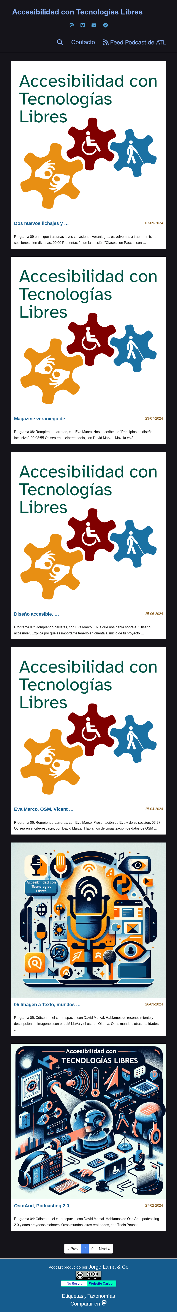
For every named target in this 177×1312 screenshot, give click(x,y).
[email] (94, 25)
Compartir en (85, 1304)
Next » (104, 1248)
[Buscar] (60, 42)
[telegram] (105, 25)
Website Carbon (101, 1283)
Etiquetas (72, 1296)
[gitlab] (82, 25)
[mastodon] (71, 25)
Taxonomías (101, 1296)
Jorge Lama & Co (108, 1267)
